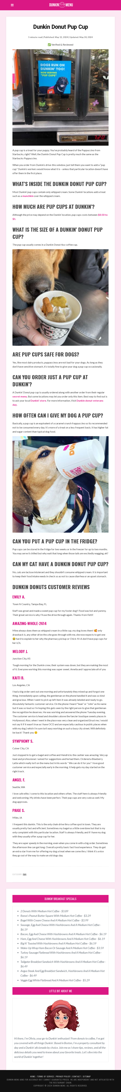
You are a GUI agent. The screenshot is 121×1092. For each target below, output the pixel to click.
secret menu (19, 396)
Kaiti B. (18, 678)
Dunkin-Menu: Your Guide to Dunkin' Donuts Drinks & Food (61, 5)
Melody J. (20, 651)
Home (32, 1076)
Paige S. (18, 810)
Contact (76, 1076)
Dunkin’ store (38, 400)
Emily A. (18, 597)
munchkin (28, 195)
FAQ (24, 874)
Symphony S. (22, 741)
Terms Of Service (45, 1076)
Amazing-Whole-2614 (29, 623)
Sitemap (87, 1076)
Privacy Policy (63, 1076)
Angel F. (18, 780)
